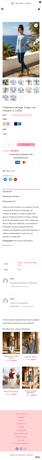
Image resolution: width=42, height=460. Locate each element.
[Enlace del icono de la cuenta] (39, 9)
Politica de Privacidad (21, 433)
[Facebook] (17, 448)
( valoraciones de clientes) (22, 115)
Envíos (21, 420)
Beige (20, 263)
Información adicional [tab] (11, 196)
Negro (34, 263)
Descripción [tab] (7, 191)
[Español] (39, 457)
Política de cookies (21, 437)
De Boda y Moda (23, 3)
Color (5, 119)
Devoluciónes (21, 423)
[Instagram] (21, 448)
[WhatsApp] (25, 448)
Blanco (29, 263)
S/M (19, 269)
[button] (33, 9)
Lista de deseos (21, 430)
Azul (19, 265)
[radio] (4, 124)
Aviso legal (21, 440)
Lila (24, 263)
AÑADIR (26, 144)
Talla (4, 129)
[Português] (36, 457)
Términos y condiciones (21, 443)
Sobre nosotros (21, 414)
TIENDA (21, 427)
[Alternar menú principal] (2, 9)
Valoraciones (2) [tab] (9, 201)
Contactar (21, 417)
